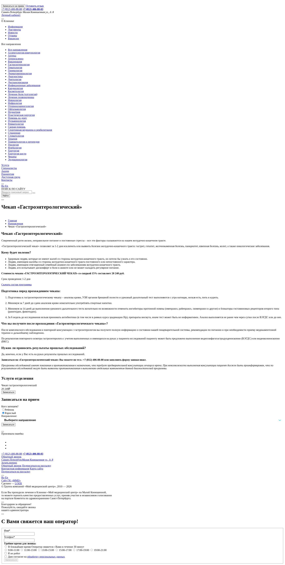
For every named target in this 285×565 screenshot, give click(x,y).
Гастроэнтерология (19, 64)
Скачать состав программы (16, 284)
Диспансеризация (18, 82)
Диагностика (15, 76)
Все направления (17, 49)
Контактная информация (15, 468)
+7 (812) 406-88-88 (11, 9)
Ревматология (16, 124)
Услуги (5, 165)
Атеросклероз (15, 58)
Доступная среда (10, 177)
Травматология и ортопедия (23, 141)
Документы (14, 29)
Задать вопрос (9, 462)
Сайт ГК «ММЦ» (11, 480)
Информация (15, 26)
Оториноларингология (21, 106)
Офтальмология (17, 109)
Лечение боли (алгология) (22, 94)
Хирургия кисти (17, 153)
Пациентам (7, 174)
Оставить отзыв (35, 5)
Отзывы (12, 35)
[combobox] (142, 420)
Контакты (6, 180)
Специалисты (9, 168)
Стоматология (16, 135)
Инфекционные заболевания (24, 85)
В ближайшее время (19, 546)
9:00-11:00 (14, 550)
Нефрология (15, 103)
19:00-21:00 (100, 550)
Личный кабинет (10, 15)
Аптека (12, 55)
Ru (2, 186)
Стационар (14, 132)
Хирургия (13, 150)
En (6, 186)
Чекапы (12, 156)
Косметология (16, 91)
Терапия (12, 138)
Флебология (14, 147)
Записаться (8, 392)
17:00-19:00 (83, 550)
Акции (5, 171)
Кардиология (15, 88)
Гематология (15, 67)
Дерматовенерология (20, 73)
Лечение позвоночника (21, 97)
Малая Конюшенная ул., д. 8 (27, 459)
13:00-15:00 (48, 550)
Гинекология (15, 70)
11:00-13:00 (30, 550)
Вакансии (13, 38)
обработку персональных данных (46, 556)
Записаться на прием (13, 6)
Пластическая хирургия (21, 115)
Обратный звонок (11, 456)
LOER (18, 483)
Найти (6, 195)
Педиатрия (14, 112)
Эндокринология (17, 159)
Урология (13, 144)
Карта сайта (36, 468)
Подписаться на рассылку (36, 465)
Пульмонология (17, 121)
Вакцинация (15, 61)
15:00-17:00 (65, 550)
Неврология (14, 100)
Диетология (14, 79)
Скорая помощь (16, 127)
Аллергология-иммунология (24, 52)
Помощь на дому (17, 118)
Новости (13, 32)
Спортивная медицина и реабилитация (30, 129)
